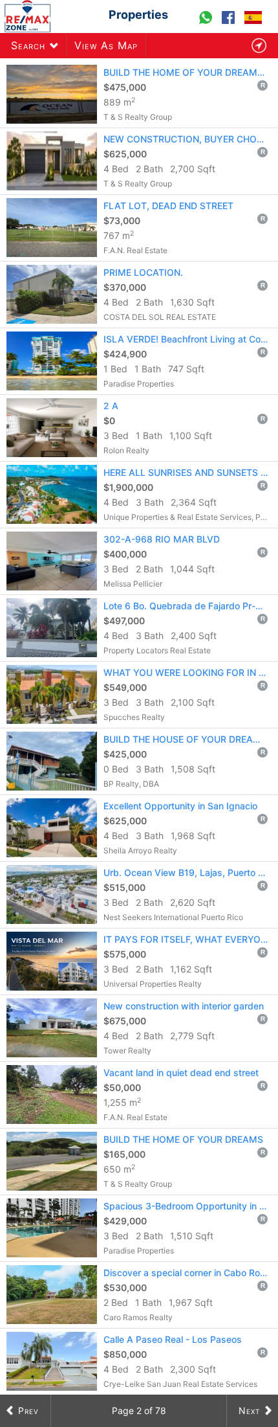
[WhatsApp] (207, 23)
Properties (138, 14)
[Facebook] (230, 23)
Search (28, 45)
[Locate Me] (258, 45)
